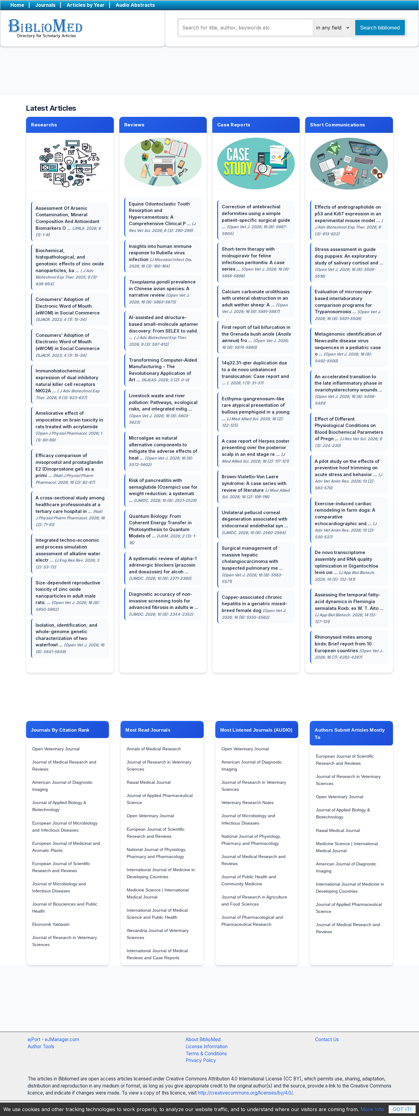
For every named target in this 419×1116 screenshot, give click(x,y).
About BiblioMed (203, 1039)
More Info (372, 1109)
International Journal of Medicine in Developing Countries (161, 873)
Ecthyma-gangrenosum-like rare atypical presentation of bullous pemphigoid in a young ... (256, 412)
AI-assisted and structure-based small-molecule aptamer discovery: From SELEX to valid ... (163, 330)
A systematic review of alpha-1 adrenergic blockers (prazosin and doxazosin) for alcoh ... (163, 568)
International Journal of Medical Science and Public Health (157, 914)
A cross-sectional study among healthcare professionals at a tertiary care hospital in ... (70, 511)
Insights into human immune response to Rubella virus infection (160, 256)
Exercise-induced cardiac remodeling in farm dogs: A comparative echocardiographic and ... (345, 520)
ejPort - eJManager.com (53, 1039)
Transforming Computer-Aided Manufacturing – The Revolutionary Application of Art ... (163, 370)
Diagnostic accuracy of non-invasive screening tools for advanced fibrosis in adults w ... (163, 604)
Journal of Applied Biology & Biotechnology (59, 806)
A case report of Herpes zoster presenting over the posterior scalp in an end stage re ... (256, 451)
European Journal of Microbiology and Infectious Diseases (65, 827)
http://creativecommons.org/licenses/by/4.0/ (245, 1093)
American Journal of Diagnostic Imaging (62, 786)
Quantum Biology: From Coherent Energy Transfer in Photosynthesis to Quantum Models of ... (162, 529)
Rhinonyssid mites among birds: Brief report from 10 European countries (349, 647)
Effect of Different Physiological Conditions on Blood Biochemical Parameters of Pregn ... (349, 432)
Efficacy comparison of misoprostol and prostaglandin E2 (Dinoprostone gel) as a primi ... (69, 468)
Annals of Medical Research (154, 748)
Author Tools (41, 1046)
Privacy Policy (201, 1060)
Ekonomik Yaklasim (51, 924)
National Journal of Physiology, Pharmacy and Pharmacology (156, 853)
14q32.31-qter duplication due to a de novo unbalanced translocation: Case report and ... (255, 372)
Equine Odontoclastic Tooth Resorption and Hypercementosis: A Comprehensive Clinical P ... (162, 217)
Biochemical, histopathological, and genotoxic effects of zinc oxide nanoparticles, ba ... (70, 267)
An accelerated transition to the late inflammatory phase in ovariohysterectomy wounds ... (348, 390)
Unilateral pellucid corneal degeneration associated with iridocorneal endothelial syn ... (255, 522)
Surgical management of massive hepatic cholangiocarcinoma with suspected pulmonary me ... (252, 564)
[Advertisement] (194, 1004)
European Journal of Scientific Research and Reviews (61, 867)
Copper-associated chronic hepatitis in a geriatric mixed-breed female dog (254, 607)
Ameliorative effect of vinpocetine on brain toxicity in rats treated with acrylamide (69, 426)
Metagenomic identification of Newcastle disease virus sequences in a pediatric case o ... (348, 347)
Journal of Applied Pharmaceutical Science (160, 799)
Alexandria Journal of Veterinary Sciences (158, 934)
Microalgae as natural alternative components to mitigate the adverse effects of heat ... (163, 451)
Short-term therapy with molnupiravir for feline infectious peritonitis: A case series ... (256, 262)
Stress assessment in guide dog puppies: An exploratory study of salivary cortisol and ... (349, 262)
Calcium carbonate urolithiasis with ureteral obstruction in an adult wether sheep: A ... (256, 301)
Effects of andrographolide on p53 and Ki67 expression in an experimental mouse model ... (349, 220)
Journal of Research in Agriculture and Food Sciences (254, 900)
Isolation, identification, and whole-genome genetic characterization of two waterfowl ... (70, 638)
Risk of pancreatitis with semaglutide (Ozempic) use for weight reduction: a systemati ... (163, 490)
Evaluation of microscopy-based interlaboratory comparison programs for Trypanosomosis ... (348, 305)
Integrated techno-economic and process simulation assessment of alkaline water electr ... (68, 553)
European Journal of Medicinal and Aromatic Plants (66, 847)
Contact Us (327, 1039)
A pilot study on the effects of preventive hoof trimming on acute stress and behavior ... (348, 474)
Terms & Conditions (206, 1053)
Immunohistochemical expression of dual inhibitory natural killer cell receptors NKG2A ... (67, 384)
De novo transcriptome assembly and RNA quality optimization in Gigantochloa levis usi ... (346, 565)
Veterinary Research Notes (247, 802)
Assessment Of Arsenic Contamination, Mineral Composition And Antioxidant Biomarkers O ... (68, 221)
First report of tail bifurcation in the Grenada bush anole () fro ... (256, 337)
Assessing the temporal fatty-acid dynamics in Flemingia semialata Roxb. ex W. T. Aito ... (349, 608)
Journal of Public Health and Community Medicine (248, 880)
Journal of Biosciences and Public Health (64, 908)
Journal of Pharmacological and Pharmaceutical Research (252, 921)
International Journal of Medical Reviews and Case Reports (157, 954)
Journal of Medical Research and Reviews (64, 766)
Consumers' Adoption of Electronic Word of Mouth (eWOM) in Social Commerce (68, 309)
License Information (207, 1046)
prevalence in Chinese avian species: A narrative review (162, 291)
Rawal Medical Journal (149, 782)
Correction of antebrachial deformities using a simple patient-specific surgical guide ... (256, 220)
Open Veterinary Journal (55, 748)
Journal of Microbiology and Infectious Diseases (59, 887)
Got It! (402, 1109)
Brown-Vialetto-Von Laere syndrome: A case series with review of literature (256, 486)
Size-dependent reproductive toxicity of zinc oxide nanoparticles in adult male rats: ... (68, 596)
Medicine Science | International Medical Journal (158, 893)
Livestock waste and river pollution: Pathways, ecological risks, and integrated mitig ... (163, 409)
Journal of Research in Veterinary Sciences (64, 941)
